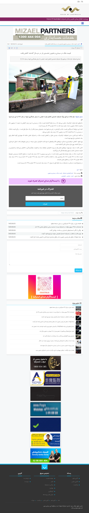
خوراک (32, 501)
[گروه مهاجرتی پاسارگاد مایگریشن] (45, 432)
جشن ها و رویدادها (48, 495)
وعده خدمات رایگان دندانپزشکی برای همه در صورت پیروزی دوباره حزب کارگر (56, 341)
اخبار (79, 44)
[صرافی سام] (45, 370)
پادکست (75, 485)
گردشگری (50, 491)
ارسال (78, 48)
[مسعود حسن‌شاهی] (45, 447)
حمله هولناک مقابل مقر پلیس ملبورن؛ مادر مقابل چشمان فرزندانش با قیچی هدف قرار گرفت (55, 237)
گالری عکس (75, 482)
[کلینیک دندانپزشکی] (45, 463)
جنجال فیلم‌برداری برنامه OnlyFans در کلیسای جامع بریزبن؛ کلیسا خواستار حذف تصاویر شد (53, 327)
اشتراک (45, 204)
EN (79, 2)
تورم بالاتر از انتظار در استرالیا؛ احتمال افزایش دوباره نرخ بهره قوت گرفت (61, 234)
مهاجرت (51, 488)
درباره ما (27, 482)
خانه (59, 501)
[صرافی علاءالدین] (45, 386)
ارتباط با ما (26, 478)
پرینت (73, 48)
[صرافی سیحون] (45, 401)
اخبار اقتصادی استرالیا (68, 173)
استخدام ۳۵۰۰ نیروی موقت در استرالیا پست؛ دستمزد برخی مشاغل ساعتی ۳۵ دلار (58, 227)
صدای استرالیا (79, 117)
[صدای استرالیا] (67, 16)
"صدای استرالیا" (66, 506)
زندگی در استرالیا (49, 485)
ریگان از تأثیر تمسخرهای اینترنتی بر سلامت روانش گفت (65, 230)
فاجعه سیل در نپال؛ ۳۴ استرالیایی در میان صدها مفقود (66, 223)
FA (82, 2)
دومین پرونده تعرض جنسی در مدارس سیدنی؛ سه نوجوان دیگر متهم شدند (57, 346)
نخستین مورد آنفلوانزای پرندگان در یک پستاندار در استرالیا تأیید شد (58, 336)
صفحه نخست (49, 478)
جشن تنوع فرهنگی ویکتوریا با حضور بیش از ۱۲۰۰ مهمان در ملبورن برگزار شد (57, 331)
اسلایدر (68, 176)
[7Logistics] (45, 417)
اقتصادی (64, 176)
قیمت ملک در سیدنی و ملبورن (55, 173)
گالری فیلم (75, 478)
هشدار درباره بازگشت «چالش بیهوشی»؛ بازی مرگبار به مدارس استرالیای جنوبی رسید (55, 350)
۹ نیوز (78, 170)
